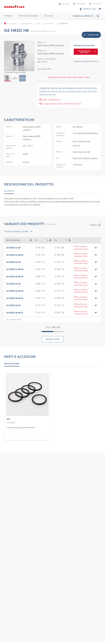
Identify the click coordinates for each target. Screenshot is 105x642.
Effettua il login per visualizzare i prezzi (81, 247)
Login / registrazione (50, 99)
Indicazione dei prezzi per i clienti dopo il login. (69, 77)
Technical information (28, 16)
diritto (38, 24)
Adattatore (13, 24)
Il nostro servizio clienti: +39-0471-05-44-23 (61, 104)
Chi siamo (48, 16)
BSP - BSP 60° (49, 24)
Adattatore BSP (26, 24)
